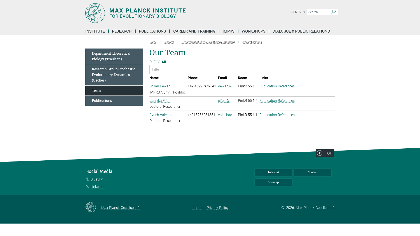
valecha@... (227, 115)
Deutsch (298, 12)
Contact (313, 172)
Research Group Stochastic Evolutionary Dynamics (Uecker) (113, 74)
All (164, 62)
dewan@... (226, 86)
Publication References (277, 86)
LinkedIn (97, 187)
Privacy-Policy (218, 208)
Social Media (99, 171)
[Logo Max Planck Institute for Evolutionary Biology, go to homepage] (167, 13)
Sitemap (273, 182)
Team (96, 90)
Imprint (198, 208)
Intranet (273, 172)
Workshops (253, 31)
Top (328, 153)
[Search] (333, 12)
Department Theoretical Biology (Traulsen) (111, 56)
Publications (102, 101)
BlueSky (97, 179)
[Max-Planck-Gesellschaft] (93, 207)
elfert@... (225, 101)
